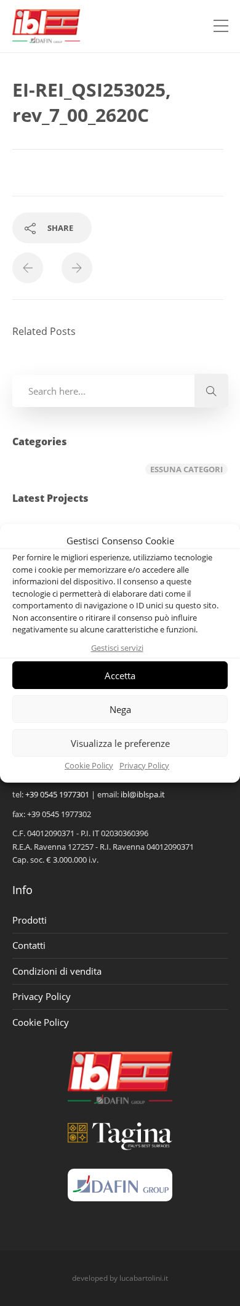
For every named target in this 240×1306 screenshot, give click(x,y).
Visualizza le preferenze (120, 743)
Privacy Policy (144, 765)
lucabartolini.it (143, 1278)
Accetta (120, 675)
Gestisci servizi (117, 647)
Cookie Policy (89, 765)
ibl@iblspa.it (143, 794)
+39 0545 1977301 (57, 794)
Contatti (29, 945)
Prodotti (29, 920)
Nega (120, 709)
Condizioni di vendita (57, 971)
